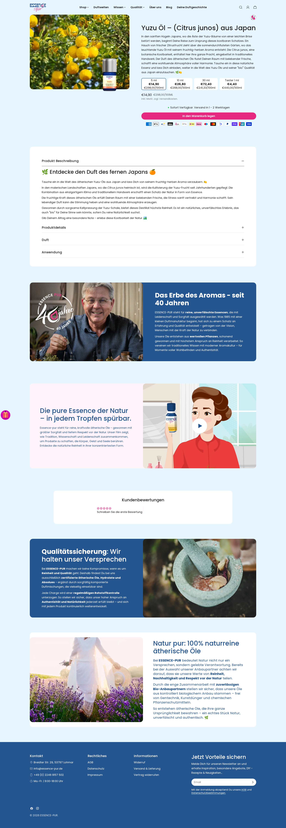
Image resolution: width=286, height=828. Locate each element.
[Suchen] (241, 7)
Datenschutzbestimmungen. (208, 793)
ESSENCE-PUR (49, 815)
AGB (90, 762)
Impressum (95, 775)
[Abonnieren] (253, 782)
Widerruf (139, 762)
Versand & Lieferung (147, 768)
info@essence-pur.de (48, 768)
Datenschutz (96, 768)
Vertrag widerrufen (146, 775)
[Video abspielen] (199, 426)
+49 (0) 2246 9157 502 (49, 775)
